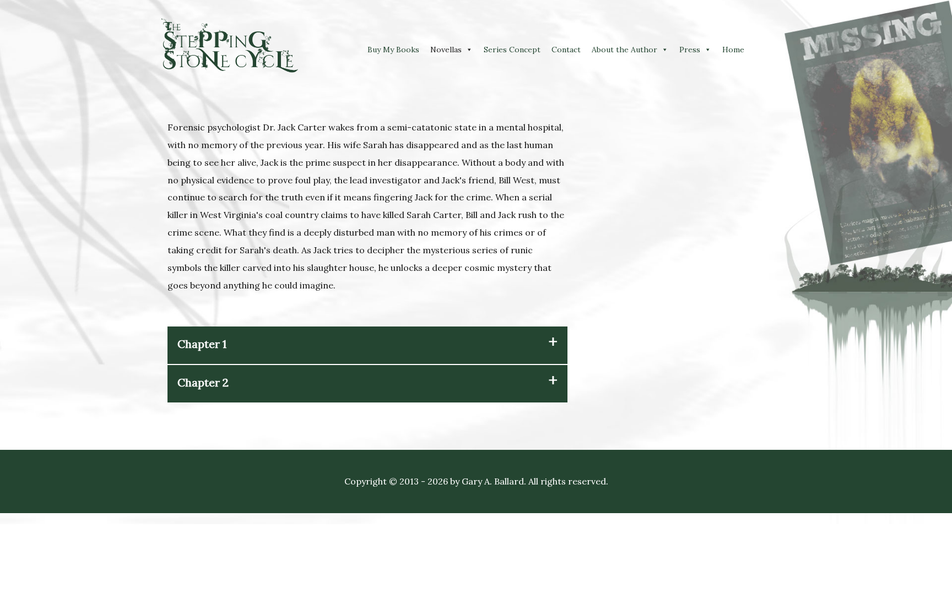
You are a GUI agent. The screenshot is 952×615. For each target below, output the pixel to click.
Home (733, 50)
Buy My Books (393, 50)
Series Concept (512, 50)
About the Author (624, 50)
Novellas (446, 50)
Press (689, 50)
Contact (566, 50)
